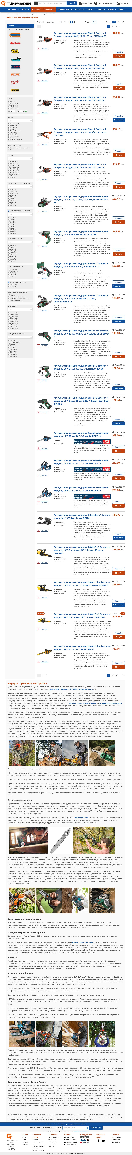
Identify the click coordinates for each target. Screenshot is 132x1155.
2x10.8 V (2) (14, 193)
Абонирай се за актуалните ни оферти (45, 1127)
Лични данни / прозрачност (52, 1143)
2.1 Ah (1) (13, 218)
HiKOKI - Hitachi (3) (16, 139)
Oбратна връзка (53, 1137)
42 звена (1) (14, 323)
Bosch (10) (13, 127)
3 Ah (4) (12, 226)
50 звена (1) (14, 327)
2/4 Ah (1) (13, 224)
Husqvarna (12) (14, 124)
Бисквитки (51, 1146)
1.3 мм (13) (13, 285)
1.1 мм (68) (13, 286)
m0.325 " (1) (14, 271)
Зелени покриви (116, 1137)
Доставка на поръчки (70, 1142)
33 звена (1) (14, 318)
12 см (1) (13, 251)
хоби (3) (12, 295)
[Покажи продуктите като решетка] (74, 22)
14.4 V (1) (13, 198)
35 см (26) (13, 261)
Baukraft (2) (13, 129)
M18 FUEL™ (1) (15, 165)
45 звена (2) (14, 325)
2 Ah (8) (12, 221)
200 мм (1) (13, 354)
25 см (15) (13, 258)
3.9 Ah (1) (13, 228)
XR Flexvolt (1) (14, 171)
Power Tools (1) (14, 172)
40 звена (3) (14, 321)
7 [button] (123, 26)
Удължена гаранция (38, 1150)
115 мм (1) (13, 347)
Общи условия (52, 1139)
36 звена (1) (14, 320)
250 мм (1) (13, 356)
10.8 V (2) (13, 195)
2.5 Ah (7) (13, 219)
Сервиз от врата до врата (38, 1143)
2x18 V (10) (13, 191)
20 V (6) (12, 204)
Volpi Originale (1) (15, 136)
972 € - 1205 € (14, 108)
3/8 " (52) (13, 274)
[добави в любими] (38, 48)
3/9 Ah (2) (13, 230)
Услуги (89, 9)
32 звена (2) (14, 316)
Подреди (40, 22)
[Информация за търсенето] (36, 3)
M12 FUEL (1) (14, 162)
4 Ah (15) (13, 231)
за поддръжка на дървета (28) (19, 298)
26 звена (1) (14, 313)
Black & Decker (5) (16, 131)
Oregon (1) (13, 138)
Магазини (25, 1142)
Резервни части (63, 9)
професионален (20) (16, 300)
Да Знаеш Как (116, 1142)
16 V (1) (12, 200)
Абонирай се (96, 1128)
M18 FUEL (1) (14, 164)
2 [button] (112, 26)
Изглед (66, 22)
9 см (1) (12, 247)
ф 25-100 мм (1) (15, 342)
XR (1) (12, 176)
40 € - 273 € (13, 101)
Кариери (25, 1139)
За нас (24, 1137)
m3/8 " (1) (13, 276)
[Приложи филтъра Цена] (25, 111)
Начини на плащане (70, 1139)
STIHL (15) (13, 126)
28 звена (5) (14, 314)
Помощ (111, 9)
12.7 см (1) (13, 252)
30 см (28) (13, 259)
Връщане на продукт (70, 1144)
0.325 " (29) (13, 269)
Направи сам (116, 1139)
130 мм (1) (13, 349)
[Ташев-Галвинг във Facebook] (98, 1140)
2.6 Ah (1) (13, 223)
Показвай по (108, 23)
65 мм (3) (13, 346)
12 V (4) (12, 197)
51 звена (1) (14, 328)
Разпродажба (48, 9)
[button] (39, 26)
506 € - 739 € (14, 105)
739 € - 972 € (14, 107)
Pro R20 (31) (14, 169)
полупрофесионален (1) (17, 297)
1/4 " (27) (13, 273)
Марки (24, 9)
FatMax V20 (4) (14, 167)
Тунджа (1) (13, 133)
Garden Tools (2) (15, 174)
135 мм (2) (13, 351)
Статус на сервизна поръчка (38, 1147)
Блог (121, 9)
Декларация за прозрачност (77, 1153)
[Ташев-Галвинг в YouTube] (103, 1140)
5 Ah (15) (13, 233)
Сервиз (78, 9)
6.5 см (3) (13, 245)
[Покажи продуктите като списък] (71, 22)
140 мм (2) (13, 353)
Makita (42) (13, 134)
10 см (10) (13, 249)
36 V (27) (13, 205)
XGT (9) (12, 178)
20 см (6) (13, 256)
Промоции (36, 9)
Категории (12, 9)
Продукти (88, 22)
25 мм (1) (13, 344)
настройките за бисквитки (81, 1131)
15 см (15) (13, 254)
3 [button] (116, 26)
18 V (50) (13, 202)
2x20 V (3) (13, 190)
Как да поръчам (69, 1137)
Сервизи (35, 1139)
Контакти (101, 9)
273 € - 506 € (14, 103)
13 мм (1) (13, 340)
